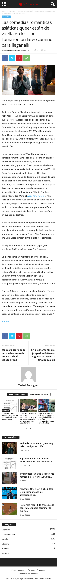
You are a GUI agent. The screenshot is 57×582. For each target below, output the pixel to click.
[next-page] (30, 428)
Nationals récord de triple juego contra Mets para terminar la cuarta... (37, 507)
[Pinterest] (19, 58)
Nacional (6, 553)
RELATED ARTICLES (17, 394)
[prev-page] (26, 428)
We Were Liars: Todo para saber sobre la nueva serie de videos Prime (13, 354)
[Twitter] (12, 58)
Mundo (5, 539)
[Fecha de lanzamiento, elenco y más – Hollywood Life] (9, 448)
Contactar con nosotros (28, 574)
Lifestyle (12, 11)
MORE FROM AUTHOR (39, 394)
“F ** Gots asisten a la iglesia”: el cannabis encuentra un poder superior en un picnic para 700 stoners (28, 418)
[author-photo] (28, 374)
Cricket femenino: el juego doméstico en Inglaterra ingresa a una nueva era (43, 354)
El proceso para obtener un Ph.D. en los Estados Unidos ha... (37, 460)
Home (4, 11)
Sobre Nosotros (18, 570)
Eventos (5, 549)
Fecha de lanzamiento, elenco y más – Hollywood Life (37, 445)
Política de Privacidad (36, 570)
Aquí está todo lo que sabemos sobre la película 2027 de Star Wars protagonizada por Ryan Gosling (46, 418)
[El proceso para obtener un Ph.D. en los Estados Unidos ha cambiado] (10, 405)
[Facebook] (5, 58)
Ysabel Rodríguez (11, 50)
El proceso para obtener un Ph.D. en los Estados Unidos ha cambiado (10, 416)
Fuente (5, 321)
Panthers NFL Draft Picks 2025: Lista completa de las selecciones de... (36, 491)
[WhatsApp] (26, 58)
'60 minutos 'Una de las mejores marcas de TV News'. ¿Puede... (37, 475)
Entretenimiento (9, 534)
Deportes (6, 530)
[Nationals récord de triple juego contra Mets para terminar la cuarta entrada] (9, 509)
